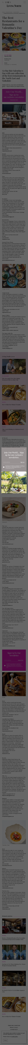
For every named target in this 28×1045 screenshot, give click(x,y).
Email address (6, 462)
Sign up (22, 462)
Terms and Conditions (16, 466)
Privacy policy (7, 466)
